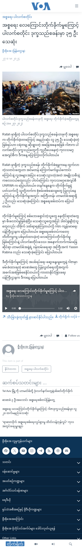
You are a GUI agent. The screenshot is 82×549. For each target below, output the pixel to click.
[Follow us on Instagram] (31, 451)
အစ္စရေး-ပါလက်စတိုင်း (17, 16)
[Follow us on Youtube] (23, 451)
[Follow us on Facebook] (6, 451)
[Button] (65, 67)
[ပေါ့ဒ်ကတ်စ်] (57, 451)
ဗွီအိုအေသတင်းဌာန (21, 295)
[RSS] (49, 451)
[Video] (36, 544)
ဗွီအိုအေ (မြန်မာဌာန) (13, 50)
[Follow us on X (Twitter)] (14, 451)
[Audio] (53, 544)
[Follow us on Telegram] (40, 451)
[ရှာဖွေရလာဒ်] (70, 544)
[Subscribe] (66, 451)
